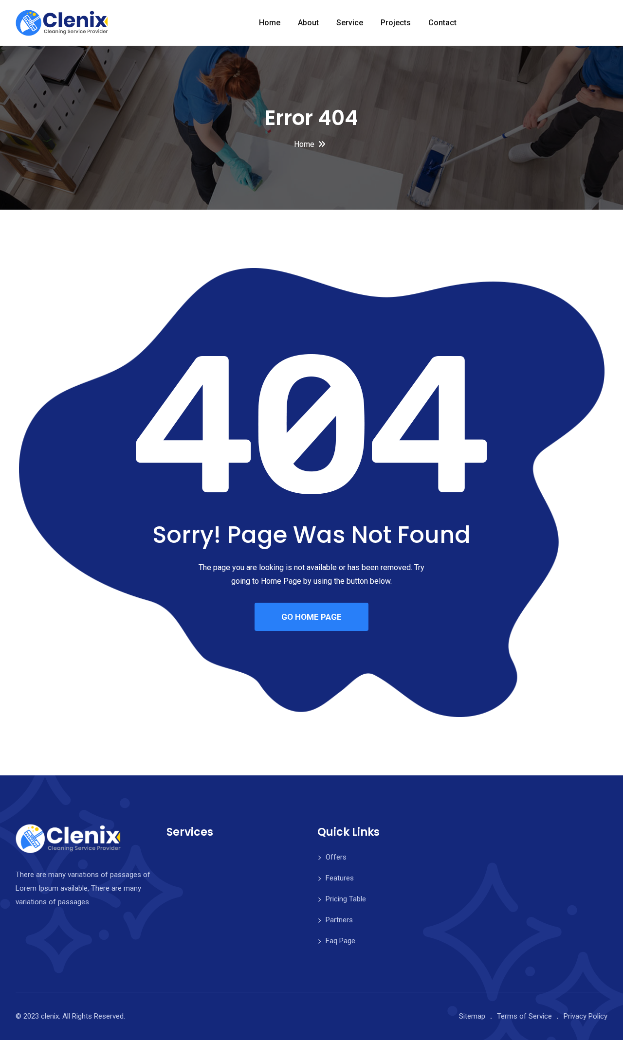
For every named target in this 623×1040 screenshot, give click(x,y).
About (308, 22)
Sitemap (472, 1016)
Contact (442, 22)
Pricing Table (346, 899)
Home (269, 22)
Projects (396, 22)
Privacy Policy (585, 1016)
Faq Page (340, 940)
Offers (336, 857)
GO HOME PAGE (311, 617)
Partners (339, 919)
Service (349, 22)
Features (340, 878)
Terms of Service (524, 1016)
